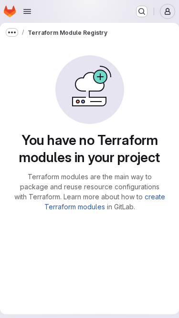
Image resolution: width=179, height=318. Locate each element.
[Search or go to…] (141, 11)
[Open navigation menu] (27, 11)
